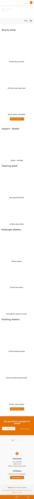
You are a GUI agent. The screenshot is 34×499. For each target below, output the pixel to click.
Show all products (16, 119)
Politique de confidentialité (16, 490)
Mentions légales (5, 490)
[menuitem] (22, 3)
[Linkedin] (17, 453)
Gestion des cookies (27, 490)
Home (3, 9)
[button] (31, 2)
